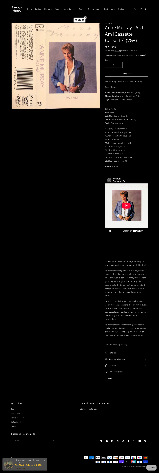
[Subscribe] (53, 441)
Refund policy (16, 422)
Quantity (108, 60)
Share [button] (110, 378)
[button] (48, 9)
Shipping (118, 51)
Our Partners (16, 413)
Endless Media (131, 466)
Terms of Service (17, 418)
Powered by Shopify (142, 466)
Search (14, 409)
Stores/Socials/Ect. (88, 409)
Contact (14, 426)
